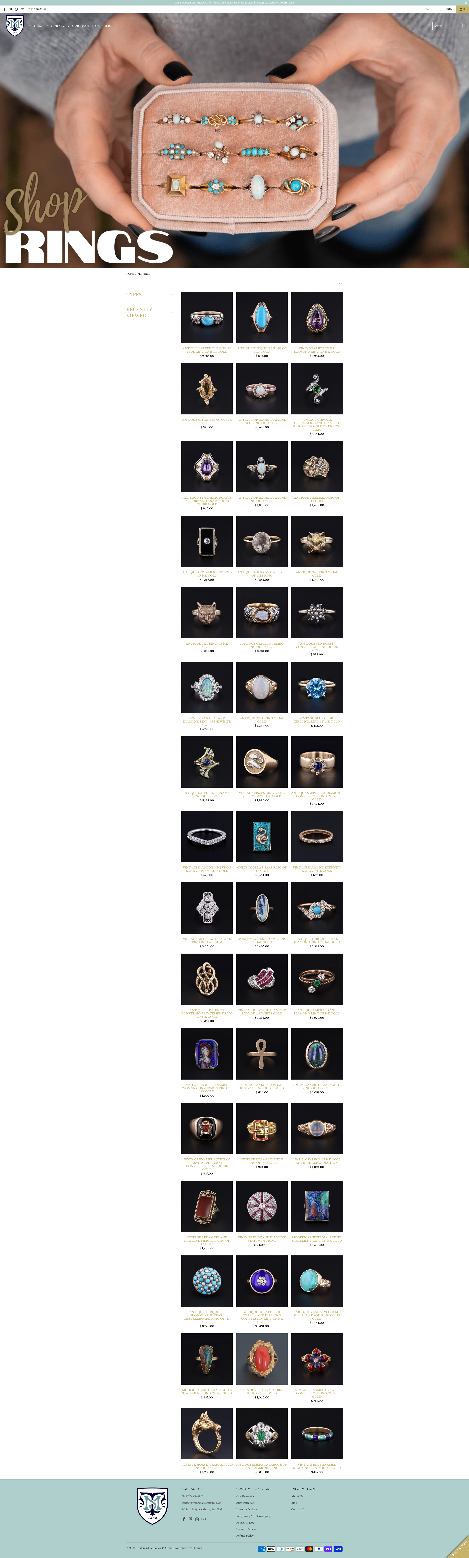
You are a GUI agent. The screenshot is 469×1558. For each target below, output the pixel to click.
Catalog (37, 26)
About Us (297, 1496)
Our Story (60, 26)
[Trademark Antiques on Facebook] (4, 9)
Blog (294, 1502)
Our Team (80, 26)
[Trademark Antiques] (15, 26)
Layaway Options (246, 1509)
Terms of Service (246, 1529)
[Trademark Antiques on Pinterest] (10, 9)
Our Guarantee (245, 1496)
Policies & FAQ (245, 1522)
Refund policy (245, 1535)
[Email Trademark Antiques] (22, 9)
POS (164, 1548)
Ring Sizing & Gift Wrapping (253, 1516)
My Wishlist (102, 26)
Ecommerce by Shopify (187, 1548)
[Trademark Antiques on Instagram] (16, 9)
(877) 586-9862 (37, 9)
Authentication (245, 1502)
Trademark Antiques (148, 1548)
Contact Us (298, 1509)
